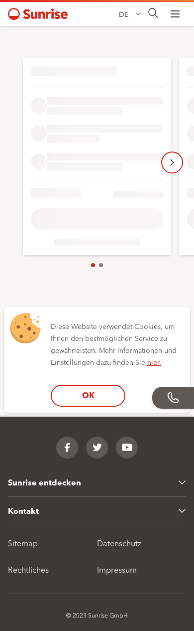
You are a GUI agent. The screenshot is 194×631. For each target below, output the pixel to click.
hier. (154, 362)
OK (88, 395)
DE (123, 14)
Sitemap (23, 542)
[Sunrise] (38, 14)
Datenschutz (119, 542)
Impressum (117, 569)
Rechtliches (28, 569)
